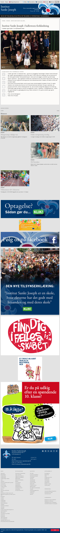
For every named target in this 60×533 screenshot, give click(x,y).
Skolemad (31, 478)
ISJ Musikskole (45, 16)
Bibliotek (52, 2)
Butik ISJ (31, 494)
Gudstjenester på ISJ (48, 477)
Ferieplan (31, 489)
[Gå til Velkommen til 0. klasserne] (15, 178)
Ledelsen (2, 497)
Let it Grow (2, 487)
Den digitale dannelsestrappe (35, 487)
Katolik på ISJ (47, 482)
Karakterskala (17, 489)
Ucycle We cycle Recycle (5, 490)
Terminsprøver (17, 483)
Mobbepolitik (32, 483)
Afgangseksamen (18, 486)
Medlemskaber (3, 474)
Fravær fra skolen (33, 482)
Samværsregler (32, 481)
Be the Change (3, 485)
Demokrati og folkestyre (5, 505)
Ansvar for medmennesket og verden (7, 482)
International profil (48, 493)
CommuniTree (3, 483)
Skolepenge (3, 514)
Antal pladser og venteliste (5, 513)
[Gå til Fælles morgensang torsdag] (45, 123)
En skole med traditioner (34, 474)
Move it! (2, 489)
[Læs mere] (3, 94)
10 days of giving (4, 486)
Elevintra (46, 2)
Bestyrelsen (3, 496)
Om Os (2, 16)
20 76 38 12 (33, 459)
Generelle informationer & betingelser (51, 503)
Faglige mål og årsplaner (19, 477)
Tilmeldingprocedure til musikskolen (50, 502)
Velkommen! (3, 473)
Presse (6, 2)
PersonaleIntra (32, 2)
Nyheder (8, 20)
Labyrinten (2, 481)
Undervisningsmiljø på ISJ (34, 490)
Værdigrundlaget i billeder (5, 478)
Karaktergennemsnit (18, 487)
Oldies (25, 2)
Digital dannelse (32, 486)
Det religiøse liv (26, 16)
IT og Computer (18, 482)
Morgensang (47, 474)
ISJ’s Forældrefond (4, 518)
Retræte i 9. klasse (48, 483)
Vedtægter (2, 504)
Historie (2, 491)
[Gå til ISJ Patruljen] (45, 151)
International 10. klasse (49, 492)
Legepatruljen (32, 491)
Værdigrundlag (3, 477)
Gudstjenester (47, 478)
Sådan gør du (3, 512)
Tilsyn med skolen (18, 474)
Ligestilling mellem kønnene (5, 520)
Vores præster (47, 481)
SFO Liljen (32, 473)
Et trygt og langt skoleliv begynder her (7, 509)
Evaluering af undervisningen (20, 473)
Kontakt (2, 2)
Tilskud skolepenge (4, 517)
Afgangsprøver (17, 485)
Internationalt (36, 16)
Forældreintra (40, 2)
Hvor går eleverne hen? (19, 490)
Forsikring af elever (33, 485)
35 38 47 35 (33, 457)
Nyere (58, 110)
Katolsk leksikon (47, 485)
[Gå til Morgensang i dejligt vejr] (15, 123)
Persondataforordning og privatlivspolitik (7, 521)
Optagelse (2, 508)
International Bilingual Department (50, 491)
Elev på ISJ (18, 16)
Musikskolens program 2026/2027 (50, 499)
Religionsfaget (17, 478)
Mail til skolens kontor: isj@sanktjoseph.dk (21, 461)
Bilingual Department (15, 2)
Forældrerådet (3, 500)
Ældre (2, 110)
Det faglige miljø (10, 16)
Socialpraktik (32, 477)
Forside (3, 20)
